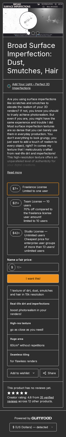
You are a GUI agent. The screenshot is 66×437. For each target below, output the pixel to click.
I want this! (33, 278)
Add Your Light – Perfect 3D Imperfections (31, 86)
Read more (14, 172)
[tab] (28, 33)
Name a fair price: (19, 259)
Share (52, 373)
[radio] (33, 189)
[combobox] (22, 373)
